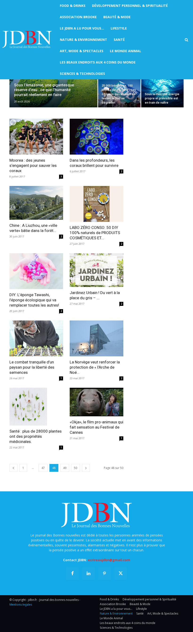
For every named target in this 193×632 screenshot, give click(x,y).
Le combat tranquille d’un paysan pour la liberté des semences (31, 367)
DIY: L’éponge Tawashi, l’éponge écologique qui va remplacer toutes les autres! (34, 300)
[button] (186, 40)
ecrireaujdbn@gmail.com (109, 560)
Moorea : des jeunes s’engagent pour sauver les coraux (33, 165)
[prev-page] (13, 468)
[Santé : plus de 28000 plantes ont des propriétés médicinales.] (36, 407)
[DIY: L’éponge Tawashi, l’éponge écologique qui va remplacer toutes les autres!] (36, 271)
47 (43, 468)
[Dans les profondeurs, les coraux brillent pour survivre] (96, 137)
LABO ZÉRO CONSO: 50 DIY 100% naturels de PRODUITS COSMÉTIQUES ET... (95, 232)
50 (75, 468)
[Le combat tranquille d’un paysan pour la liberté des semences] (36, 338)
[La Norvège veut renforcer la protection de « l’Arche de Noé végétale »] (96, 338)
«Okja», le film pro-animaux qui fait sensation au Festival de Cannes (96, 427)
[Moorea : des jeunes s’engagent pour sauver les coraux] (36, 137)
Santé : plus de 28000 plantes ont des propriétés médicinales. (35, 436)
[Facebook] (72, 573)
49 (64, 468)
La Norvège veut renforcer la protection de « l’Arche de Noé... (95, 367)
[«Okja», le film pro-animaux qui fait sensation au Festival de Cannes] (96, 402)
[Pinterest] (104, 573)
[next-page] (86, 468)
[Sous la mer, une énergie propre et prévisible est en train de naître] (162, 91)
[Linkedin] (88, 573)
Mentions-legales (20, 605)
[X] (120, 573)
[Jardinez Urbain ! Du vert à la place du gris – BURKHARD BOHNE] (96, 270)
